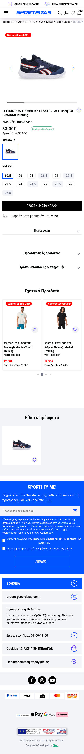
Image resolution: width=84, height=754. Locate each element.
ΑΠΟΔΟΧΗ (42, 561)
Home (6, 22)
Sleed (55, 745)
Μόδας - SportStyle (58, 22)
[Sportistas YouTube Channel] (52, 680)
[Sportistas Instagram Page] (42, 680)
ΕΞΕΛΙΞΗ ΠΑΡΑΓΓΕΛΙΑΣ (65, 3)
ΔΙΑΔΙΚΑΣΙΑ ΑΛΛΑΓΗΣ (26, 3)
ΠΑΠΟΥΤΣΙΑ (35, 22)
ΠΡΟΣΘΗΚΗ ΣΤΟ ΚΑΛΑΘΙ (42, 205)
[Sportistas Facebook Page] (32, 680)
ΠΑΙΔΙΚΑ (19, 22)
